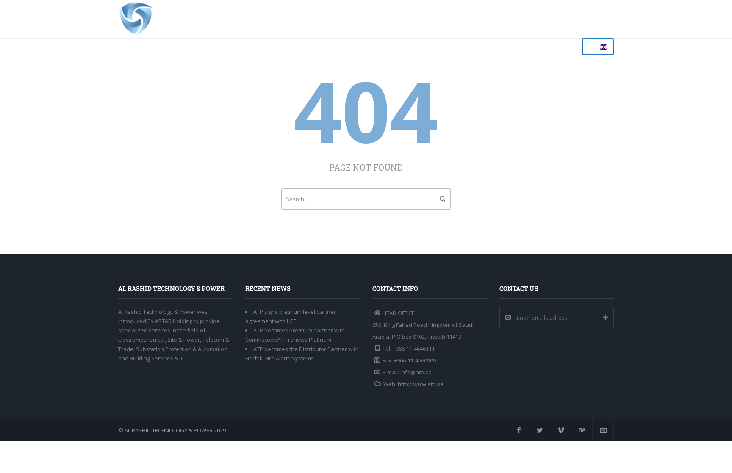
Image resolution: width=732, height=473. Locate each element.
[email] (603, 430)
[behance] (582, 430)
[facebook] (518, 430)
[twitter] (539, 430)
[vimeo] (560, 430)
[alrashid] (136, 19)
